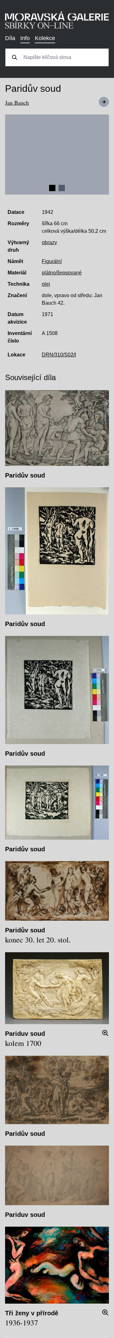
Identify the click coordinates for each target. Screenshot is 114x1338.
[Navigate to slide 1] (52, 188)
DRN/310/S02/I (59, 354)
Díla (10, 38)
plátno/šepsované (62, 272)
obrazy (49, 242)
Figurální (52, 261)
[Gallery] (57, 154)
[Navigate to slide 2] (62, 188)
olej (46, 284)
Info (25, 38)
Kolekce (45, 38)
